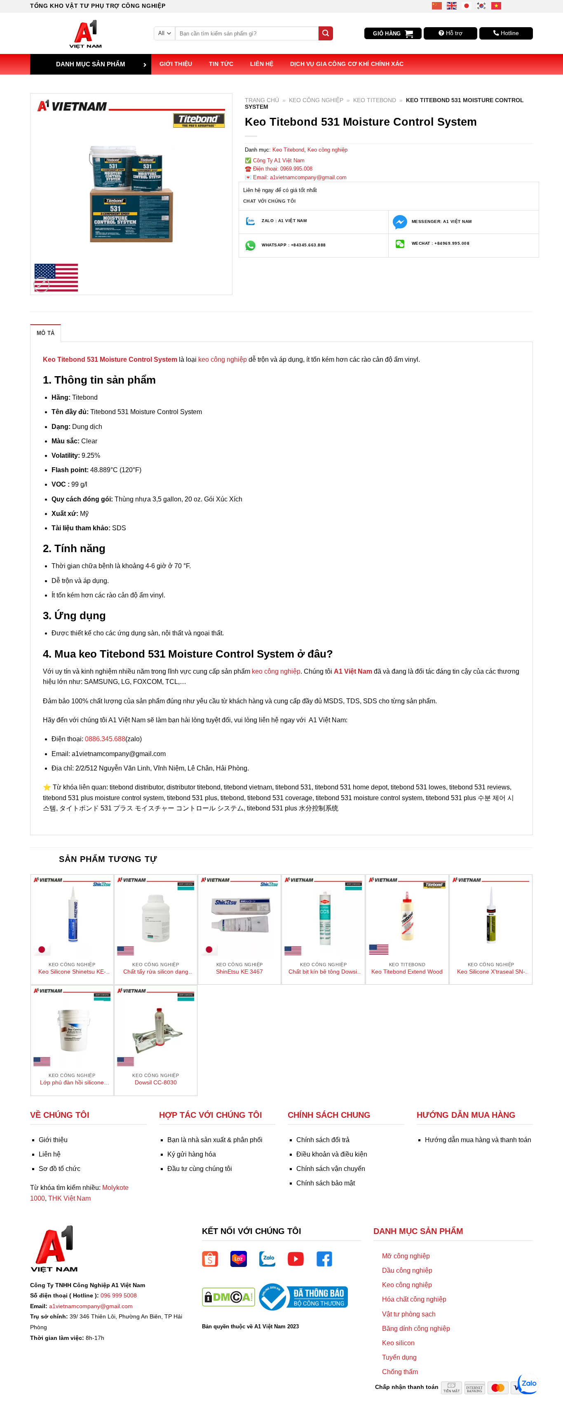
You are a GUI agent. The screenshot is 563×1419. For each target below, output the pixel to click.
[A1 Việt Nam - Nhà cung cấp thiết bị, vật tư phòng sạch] (85, 33)
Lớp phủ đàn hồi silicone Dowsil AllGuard (72, 1082)
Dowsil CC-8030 (156, 1082)
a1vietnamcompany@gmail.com (91, 1306)
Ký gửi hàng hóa (191, 1154)
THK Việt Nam (69, 1198)
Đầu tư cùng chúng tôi (199, 1168)
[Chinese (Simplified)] (437, 5)
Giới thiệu (176, 64)
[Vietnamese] (496, 5)
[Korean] (481, 5)
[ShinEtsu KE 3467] (239, 916)
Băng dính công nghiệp (416, 1328)
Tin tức (221, 64)
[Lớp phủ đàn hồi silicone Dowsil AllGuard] (72, 1027)
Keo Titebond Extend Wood (407, 971)
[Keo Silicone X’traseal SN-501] (491, 916)
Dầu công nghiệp (407, 1270)
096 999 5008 (119, 1295)
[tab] (45, 333)
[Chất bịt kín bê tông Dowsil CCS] (323, 916)
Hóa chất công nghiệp (414, 1299)
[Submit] (326, 33)
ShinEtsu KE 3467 (239, 971)
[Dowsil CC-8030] (156, 1027)
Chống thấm (400, 1371)
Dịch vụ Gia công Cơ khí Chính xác (347, 64)
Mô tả (45, 333)
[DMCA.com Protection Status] (228, 1296)
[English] (452, 5)
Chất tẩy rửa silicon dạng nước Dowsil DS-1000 (155, 972)
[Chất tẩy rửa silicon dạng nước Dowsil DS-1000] (156, 916)
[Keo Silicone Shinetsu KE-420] (72, 916)
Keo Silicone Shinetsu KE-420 (72, 972)
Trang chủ (262, 100)
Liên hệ (262, 64)
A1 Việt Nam (353, 671)
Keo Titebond (374, 100)
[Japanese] (467, 5)
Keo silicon (398, 1342)
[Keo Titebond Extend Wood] (407, 916)
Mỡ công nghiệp (406, 1256)
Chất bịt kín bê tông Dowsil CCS (323, 972)
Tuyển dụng (399, 1357)
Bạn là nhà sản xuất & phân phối (215, 1139)
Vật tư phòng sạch (409, 1314)
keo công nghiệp (222, 359)
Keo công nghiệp (316, 100)
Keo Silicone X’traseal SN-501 (491, 972)
